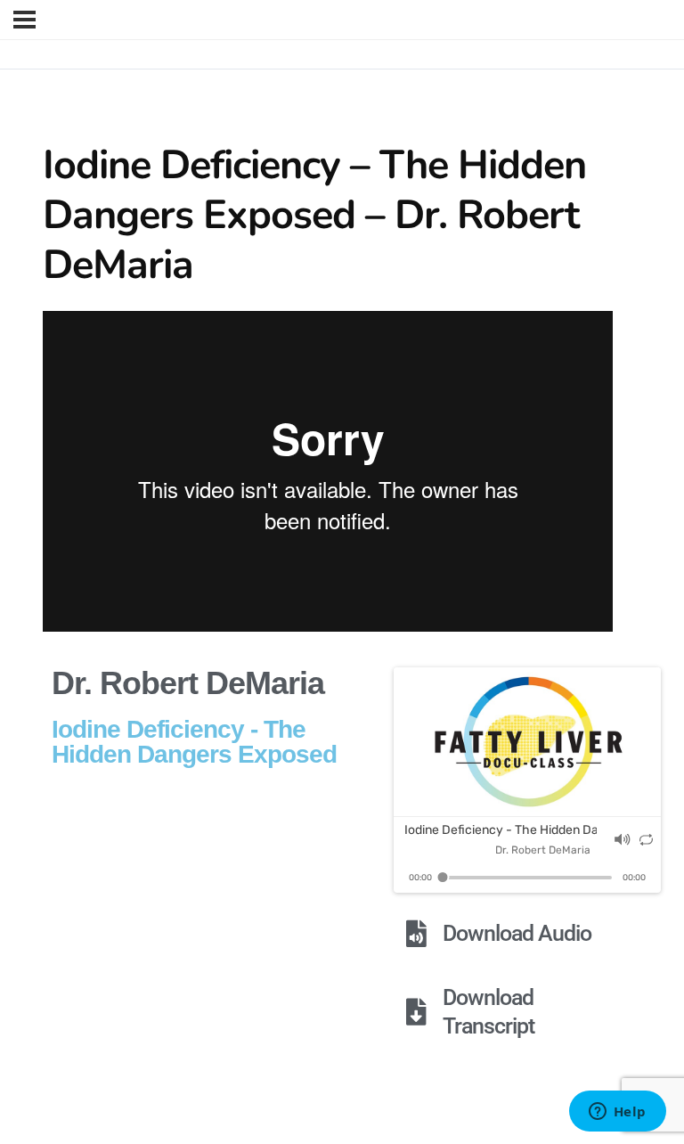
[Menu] (24, 19)
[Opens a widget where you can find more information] (617, 1113)
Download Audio (517, 933)
